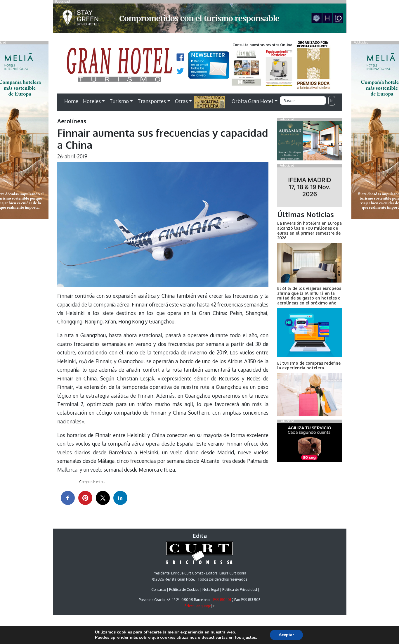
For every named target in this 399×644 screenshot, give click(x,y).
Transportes (152, 101)
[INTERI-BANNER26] (309, 188)
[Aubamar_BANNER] (309, 142)
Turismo (119, 101)
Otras (181, 101)
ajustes (249, 637)
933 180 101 (222, 600)
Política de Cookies (184, 589)
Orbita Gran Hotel (252, 101)
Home (71, 101)
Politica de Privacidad (239, 589)
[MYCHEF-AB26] (309, 444)
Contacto (158, 589)
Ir (331, 100)
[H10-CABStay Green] (199, 19)
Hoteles (92, 101)
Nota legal (210, 589)
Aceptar (286, 635)
